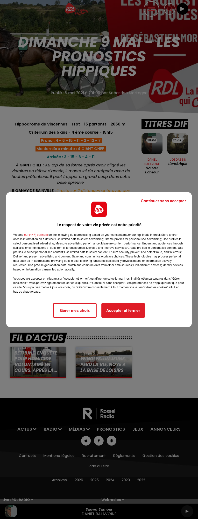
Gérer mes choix (75, 310)
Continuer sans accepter (163, 201)
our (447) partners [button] (36, 234)
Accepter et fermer (123, 310)
